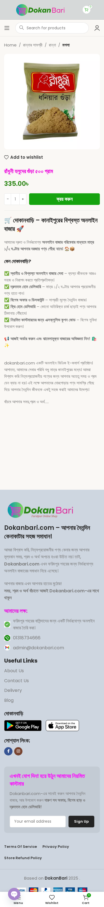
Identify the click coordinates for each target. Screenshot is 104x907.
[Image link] (41, 509)
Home (10, 45)
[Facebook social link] (8, 751)
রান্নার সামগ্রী (32, 45)
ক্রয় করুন (65, 199)
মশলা (66, 45)
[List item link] (52, 624)
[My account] (97, 27)
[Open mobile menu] (6, 27)
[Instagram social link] (18, 751)
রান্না (52, 45)
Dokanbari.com (29, 527)
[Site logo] (41, 9)
